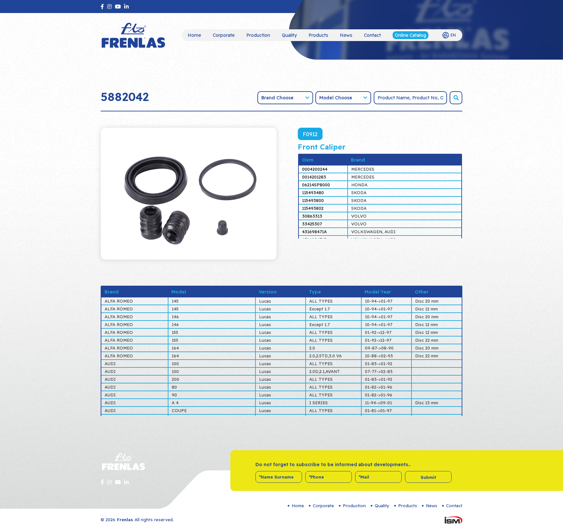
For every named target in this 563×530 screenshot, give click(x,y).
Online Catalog (410, 35)
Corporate (224, 35)
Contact (372, 35)
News (346, 35)
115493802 (313, 208)
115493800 (313, 200)
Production (258, 35)
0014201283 (314, 176)
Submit (428, 477)
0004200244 (314, 169)
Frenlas (125, 519)
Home (194, 35)
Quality (289, 35)
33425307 (312, 223)
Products (318, 35)
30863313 (312, 216)
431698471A (314, 231)
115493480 (313, 192)
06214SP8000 (316, 184)
